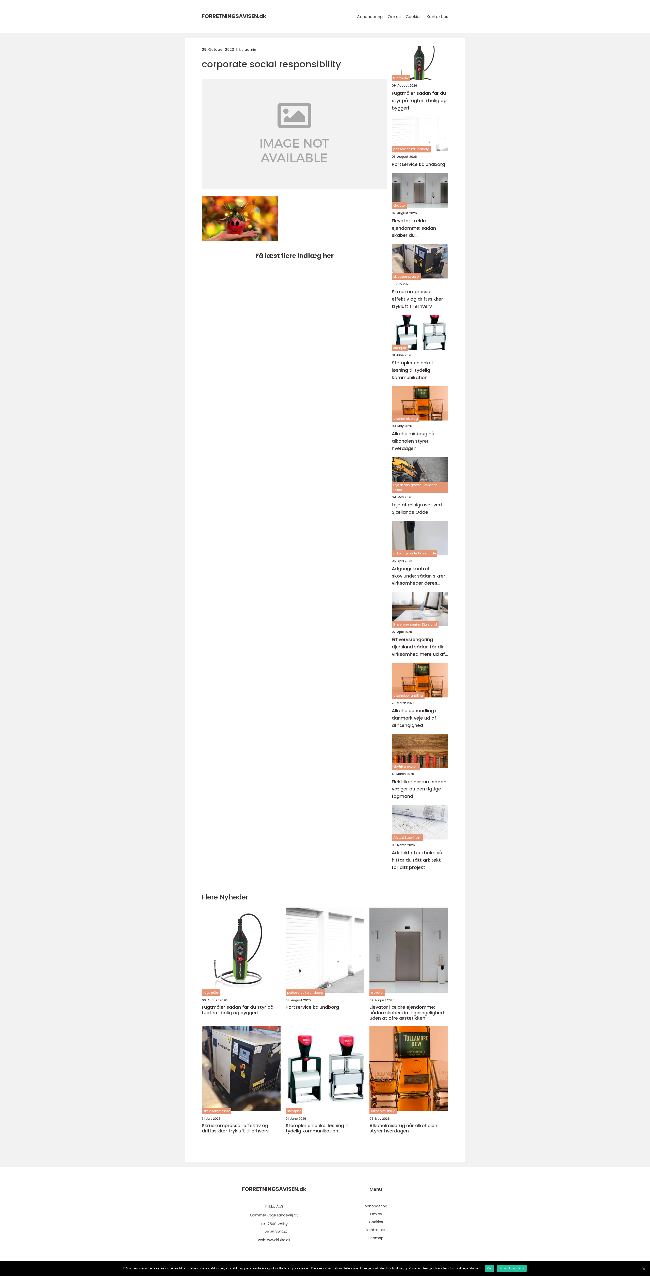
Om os (394, 17)
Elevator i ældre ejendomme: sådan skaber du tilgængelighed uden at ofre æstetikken (418, 228)
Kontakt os (437, 17)
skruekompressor (406, 276)
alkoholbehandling (408, 695)
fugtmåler (401, 78)
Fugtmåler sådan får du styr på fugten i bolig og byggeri (419, 100)
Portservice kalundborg (418, 164)
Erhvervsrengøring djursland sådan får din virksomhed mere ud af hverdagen (418, 647)
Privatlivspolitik (512, 1268)
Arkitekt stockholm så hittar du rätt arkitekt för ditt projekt (417, 859)
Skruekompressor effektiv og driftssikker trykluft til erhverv (417, 298)
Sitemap (375, 1237)
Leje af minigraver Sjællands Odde (415, 487)
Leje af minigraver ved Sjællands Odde (417, 508)
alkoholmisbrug (405, 418)
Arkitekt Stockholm (407, 837)
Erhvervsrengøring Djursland (415, 624)
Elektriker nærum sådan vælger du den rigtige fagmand (419, 789)
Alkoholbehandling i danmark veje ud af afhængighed (414, 717)
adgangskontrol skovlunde (414, 553)
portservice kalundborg (411, 149)
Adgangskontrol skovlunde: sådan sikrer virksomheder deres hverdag (418, 576)
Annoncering (370, 17)
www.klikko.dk (278, 1239)
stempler (400, 348)
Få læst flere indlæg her (294, 255)
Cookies (413, 17)
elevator (399, 205)
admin (250, 49)
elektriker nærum (406, 766)
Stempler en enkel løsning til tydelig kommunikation (412, 370)
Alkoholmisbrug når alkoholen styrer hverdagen (414, 441)
